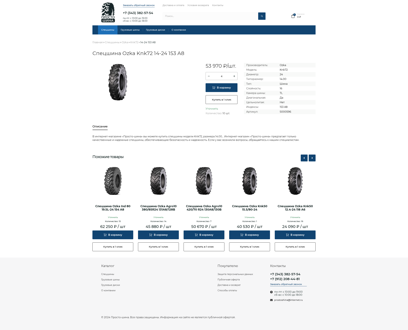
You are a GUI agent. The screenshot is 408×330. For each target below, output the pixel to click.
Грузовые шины (130, 29)
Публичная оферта (229, 279)
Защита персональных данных (235, 274)
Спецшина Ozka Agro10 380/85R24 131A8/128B (158, 208)
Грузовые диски (155, 29)
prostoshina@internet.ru (288, 300)
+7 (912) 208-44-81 (285, 279)
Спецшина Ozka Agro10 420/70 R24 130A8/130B (204, 208)
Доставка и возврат (229, 285)
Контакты (217, 5)
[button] (304, 158)
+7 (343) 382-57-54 (138, 13)
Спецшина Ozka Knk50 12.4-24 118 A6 (295, 208)
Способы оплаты (227, 290)
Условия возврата (198, 5)
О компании (178, 29)
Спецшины (107, 29)
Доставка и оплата (173, 5)
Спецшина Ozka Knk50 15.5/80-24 (249, 208)
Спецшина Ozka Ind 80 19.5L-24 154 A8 (112, 208)
